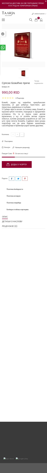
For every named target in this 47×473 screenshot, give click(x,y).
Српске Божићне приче (12, 397)
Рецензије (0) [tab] (9, 226)
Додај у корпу (18, 164)
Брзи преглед (8, 385)
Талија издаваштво (38, 82)
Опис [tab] (5, 216)
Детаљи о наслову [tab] (12, 221)
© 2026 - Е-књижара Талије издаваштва (23, 466)
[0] (36, 20)
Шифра (4, 87)
